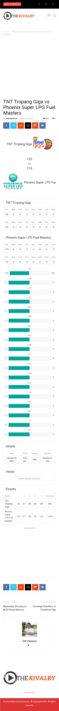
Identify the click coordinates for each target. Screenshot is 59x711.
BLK (33, 210)
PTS (6, 210)
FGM (40, 210)
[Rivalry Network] (19, 16)
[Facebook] (39, 4)
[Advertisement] (29, 67)
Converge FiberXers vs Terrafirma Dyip (44, 608)
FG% (53, 210)
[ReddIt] (21, 125)
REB (13, 210)
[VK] (42, 125)
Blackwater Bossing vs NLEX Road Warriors (14, 608)
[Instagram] (46, 4)
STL (26, 210)
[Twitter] (53, 4)
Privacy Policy (29, 692)
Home (6, 31)
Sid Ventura (11, 118)
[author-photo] (29, 636)
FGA (46, 210)
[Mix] (35, 125)
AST (20, 210)
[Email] (28, 125)
